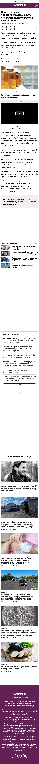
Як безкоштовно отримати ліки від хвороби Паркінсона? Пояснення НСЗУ (19, 201)
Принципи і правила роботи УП (15, 706)
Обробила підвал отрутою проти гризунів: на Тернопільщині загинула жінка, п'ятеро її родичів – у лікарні (18, 524)
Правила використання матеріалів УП (19, 703)
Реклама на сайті (9, 701)
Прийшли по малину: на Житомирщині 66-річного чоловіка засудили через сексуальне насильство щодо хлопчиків (19, 364)
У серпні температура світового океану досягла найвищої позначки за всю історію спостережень (18, 349)
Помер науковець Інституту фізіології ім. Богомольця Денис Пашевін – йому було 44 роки (18, 488)
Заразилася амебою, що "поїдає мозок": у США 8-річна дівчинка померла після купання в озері (16, 560)
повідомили (12, 52)
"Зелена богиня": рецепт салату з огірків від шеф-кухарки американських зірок (19, 356)
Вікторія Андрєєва (7, 23)
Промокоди (30, 706)
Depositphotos (16, 91)
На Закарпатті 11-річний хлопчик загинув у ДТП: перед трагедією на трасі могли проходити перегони (19, 340)
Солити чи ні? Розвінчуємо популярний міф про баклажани (18, 371)
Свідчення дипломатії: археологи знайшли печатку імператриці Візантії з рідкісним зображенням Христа (19, 379)
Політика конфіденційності (26, 701)
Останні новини (11, 335)
